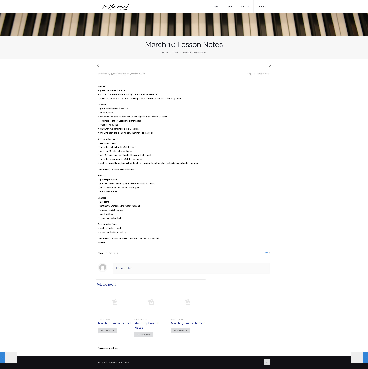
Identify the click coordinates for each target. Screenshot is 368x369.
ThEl (175, 52)
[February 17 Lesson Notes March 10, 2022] (8, 357)
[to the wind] (124, 6)
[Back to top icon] (267, 362)
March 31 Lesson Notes (114, 323)
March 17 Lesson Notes (187, 323)
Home (165, 52)
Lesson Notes (119, 73)
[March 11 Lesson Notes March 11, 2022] (359, 357)
